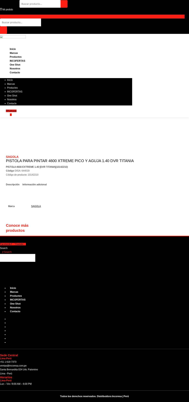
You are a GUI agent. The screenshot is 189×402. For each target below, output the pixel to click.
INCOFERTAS (17, 61)
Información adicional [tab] (34, 184)
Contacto (15, 72)
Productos (16, 57)
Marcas (14, 53)
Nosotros (15, 68)
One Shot (15, 64)
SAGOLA (36, 206)
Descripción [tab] (12, 184)
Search (4, 248)
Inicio (13, 49)
